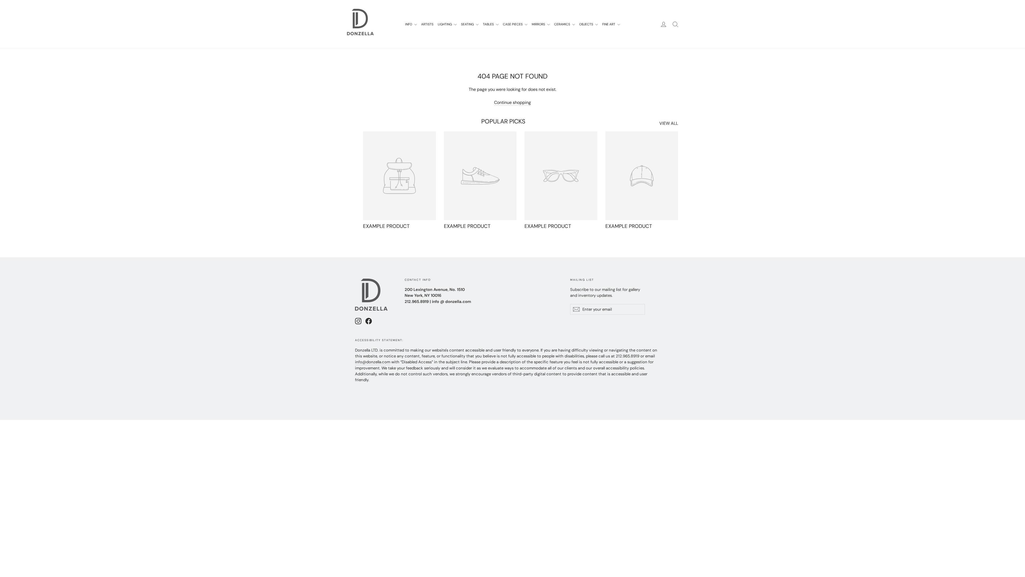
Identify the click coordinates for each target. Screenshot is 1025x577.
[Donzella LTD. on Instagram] (358, 321)
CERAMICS (562, 24)
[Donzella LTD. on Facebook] (368, 321)
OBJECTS (586, 24)
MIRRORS (539, 24)
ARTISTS (427, 24)
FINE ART (609, 24)
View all (668, 123)
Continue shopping (512, 102)
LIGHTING (445, 24)
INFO (409, 24)
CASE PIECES (513, 24)
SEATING (468, 24)
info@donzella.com (372, 362)
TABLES (489, 24)
